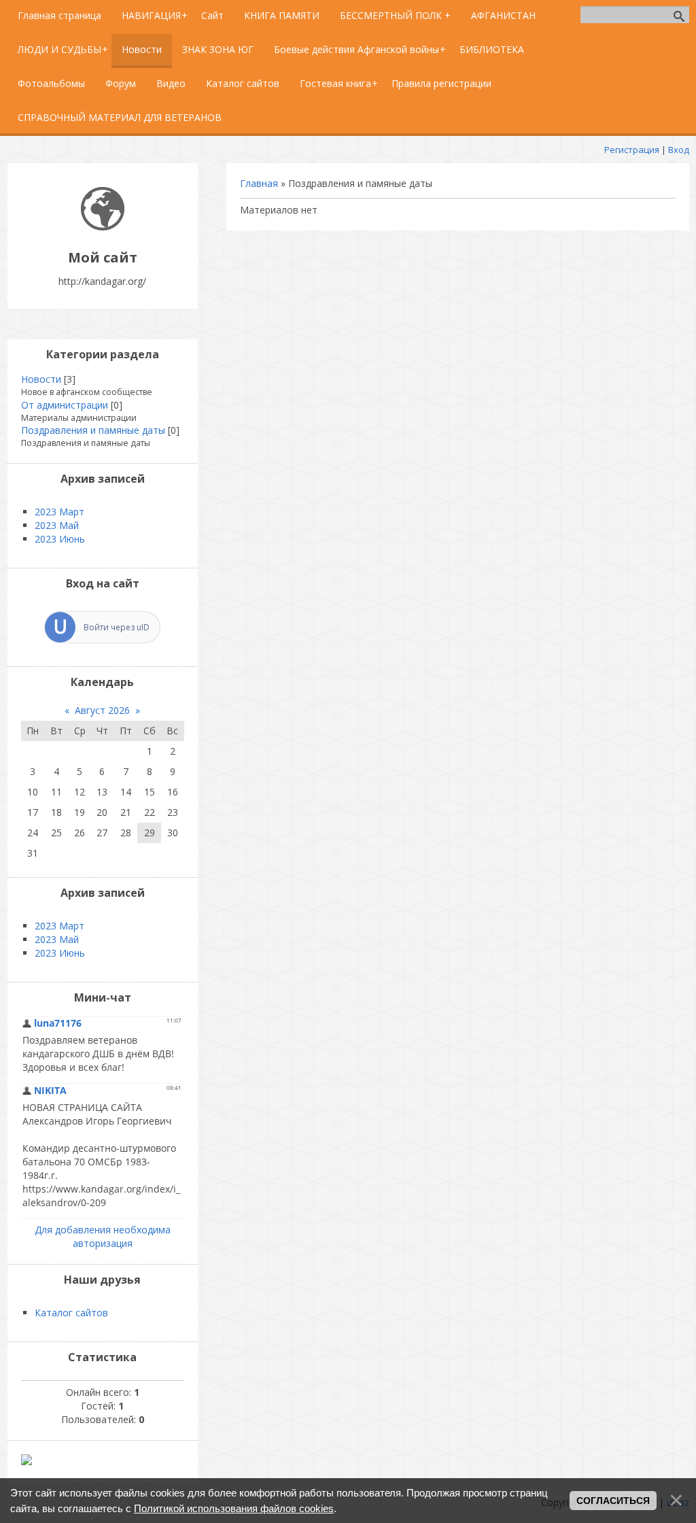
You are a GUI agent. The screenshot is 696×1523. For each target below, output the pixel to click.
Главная (259, 183)
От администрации (64, 404)
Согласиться (613, 1500)
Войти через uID (117, 627)
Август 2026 (102, 710)
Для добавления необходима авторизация (103, 1236)
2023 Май (57, 525)
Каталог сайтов (71, 1312)
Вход (678, 149)
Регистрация (631, 149)
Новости (41, 379)
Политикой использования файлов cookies (234, 1508)
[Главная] (102, 226)
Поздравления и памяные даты (93, 430)
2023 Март (59, 511)
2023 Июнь (60, 538)
